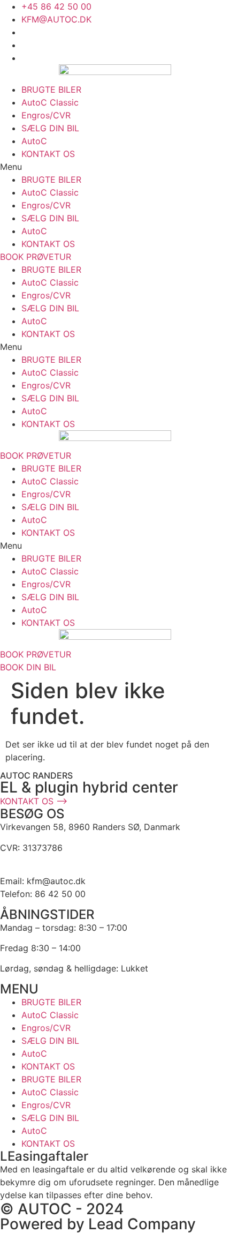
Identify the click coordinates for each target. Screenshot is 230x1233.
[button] (115, 166)
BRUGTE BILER (51, 89)
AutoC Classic (50, 102)
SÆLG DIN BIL (50, 128)
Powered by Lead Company (98, 1224)
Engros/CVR (46, 115)
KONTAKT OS (48, 153)
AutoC (34, 141)
